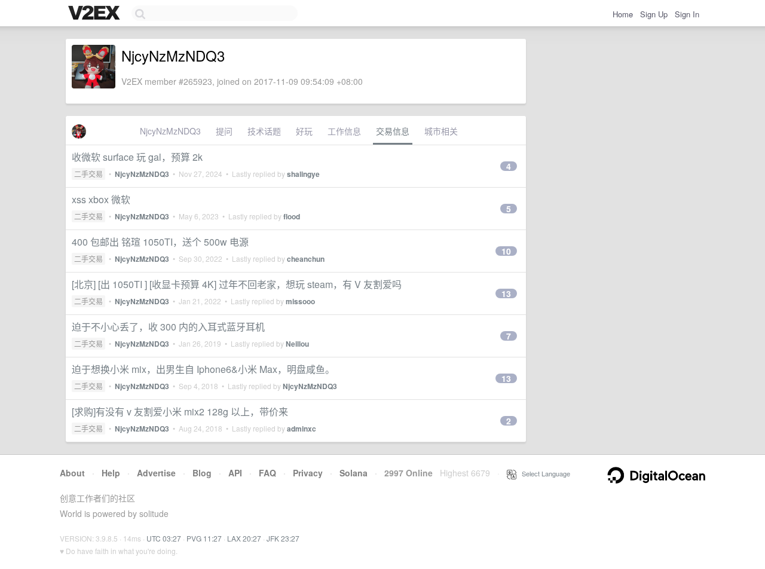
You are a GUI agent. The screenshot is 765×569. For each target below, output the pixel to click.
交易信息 (392, 131)
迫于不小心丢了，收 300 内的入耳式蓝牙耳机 (168, 327)
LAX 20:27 (244, 538)
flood (291, 216)
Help (111, 473)
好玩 (304, 131)
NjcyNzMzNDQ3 (170, 131)
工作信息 (344, 131)
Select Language (543, 473)
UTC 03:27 (163, 538)
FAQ (267, 473)
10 (506, 251)
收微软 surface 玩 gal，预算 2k (137, 157)
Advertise (156, 473)
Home (623, 14)
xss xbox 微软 (101, 199)
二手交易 (88, 174)
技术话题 (264, 131)
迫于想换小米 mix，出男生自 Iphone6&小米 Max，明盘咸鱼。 (203, 369)
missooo (300, 301)
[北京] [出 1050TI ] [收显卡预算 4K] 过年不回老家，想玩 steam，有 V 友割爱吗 (237, 284)
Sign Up (654, 14)
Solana (353, 473)
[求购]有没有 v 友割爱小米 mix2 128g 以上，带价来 (180, 411)
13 (506, 293)
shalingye (303, 174)
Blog (202, 473)
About (72, 473)
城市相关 (441, 131)
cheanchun (306, 258)
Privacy (308, 473)
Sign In (687, 14)
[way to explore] (96, 14)
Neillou (297, 343)
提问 (224, 131)
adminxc (301, 428)
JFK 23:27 (283, 538)
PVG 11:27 (204, 538)
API (235, 473)
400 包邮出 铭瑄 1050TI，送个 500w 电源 (160, 242)
